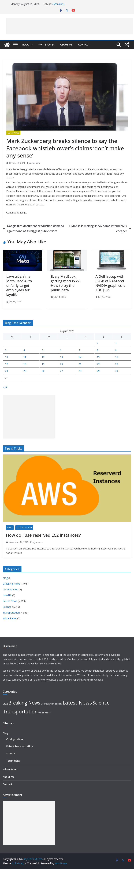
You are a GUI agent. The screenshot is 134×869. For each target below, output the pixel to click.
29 (98, 371)
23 (116, 364)
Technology (13, 760)
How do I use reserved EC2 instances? (43, 535)
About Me (66, 44)
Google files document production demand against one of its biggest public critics (35, 228)
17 (6, 364)
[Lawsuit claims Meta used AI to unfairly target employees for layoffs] (22, 252)
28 (80, 371)
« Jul (5, 387)
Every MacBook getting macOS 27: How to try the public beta (65, 283)
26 (43, 371)
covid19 (7, 595)
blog (9, 527)
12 (43, 357)
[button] (31, 44)
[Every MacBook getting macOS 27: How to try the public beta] (67, 252)
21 (80, 364)
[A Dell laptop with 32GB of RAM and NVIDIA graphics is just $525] (111, 252)
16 (116, 357)
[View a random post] (127, 44)
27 (61, 371)
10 (6, 357)
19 (43, 364)
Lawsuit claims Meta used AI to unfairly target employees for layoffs (19, 285)
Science (7, 606)
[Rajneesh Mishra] (7, 44)
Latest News (13, 133)
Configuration (24, 527)
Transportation (11, 612)
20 (61, 364)
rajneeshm (34, 163)
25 (24, 371)
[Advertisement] (69, 26)
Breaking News (11, 583)
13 (61, 357)
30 (116, 371)
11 (24, 357)
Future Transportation (19, 746)
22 (98, 364)
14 (80, 357)
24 (6, 371)
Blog (25, 44)
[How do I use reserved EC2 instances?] (67, 488)
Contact (84, 44)
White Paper (46, 44)
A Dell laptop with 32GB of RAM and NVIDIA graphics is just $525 (110, 283)
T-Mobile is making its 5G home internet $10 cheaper (98, 228)
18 (24, 364)
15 (98, 357)
